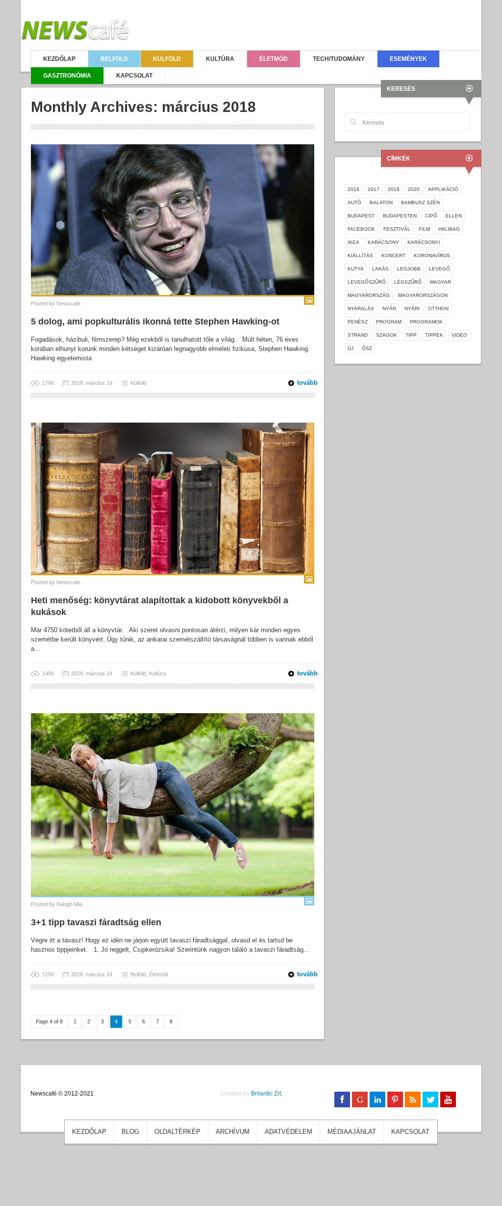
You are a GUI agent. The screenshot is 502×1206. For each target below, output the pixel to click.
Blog (130, 1131)
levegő (439, 268)
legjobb (409, 268)
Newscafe (68, 303)
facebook (361, 229)
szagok (386, 335)
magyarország (369, 295)
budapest (361, 215)
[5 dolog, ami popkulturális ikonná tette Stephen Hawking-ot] (172, 219)
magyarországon (423, 295)
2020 (414, 189)
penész (358, 321)
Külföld (167, 58)
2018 (394, 189)
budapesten (400, 215)
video (459, 335)
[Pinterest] (395, 1099)
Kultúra (220, 58)
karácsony (383, 242)
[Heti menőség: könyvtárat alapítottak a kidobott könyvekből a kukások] (172, 497)
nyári (412, 308)
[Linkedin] (377, 1099)
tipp (411, 335)
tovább (301, 382)
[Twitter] (430, 1099)
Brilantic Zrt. (266, 1093)
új (350, 348)
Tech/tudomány (339, 58)
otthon (438, 308)
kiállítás (360, 255)
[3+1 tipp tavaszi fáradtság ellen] (172, 803)
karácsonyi (423, 242)
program (389, 321)
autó (354, 202)
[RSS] (413, 1099)
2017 (373, 189)
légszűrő (408, 282)
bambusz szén (420, 202)
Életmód (273, 58)
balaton (381, 202)
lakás (380, 268)
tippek (434, 335)
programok (426, 321)
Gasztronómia (67, 75)
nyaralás (361, 308)
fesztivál (396, 229)
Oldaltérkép (177, 1131)
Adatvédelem (288, 1131)
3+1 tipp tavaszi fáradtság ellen (96, 922)
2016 (353, 189)
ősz (367, 348)
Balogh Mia (69, 904)
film (424, 229)
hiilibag (449, 229)
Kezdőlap (59, 58)
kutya (356, 268)
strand (358, 335)
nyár (389, 308)
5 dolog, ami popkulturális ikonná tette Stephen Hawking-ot (155, 321)
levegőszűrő (367, 282)
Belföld (114, 58)
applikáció (443, 189)
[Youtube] (448, 1099)
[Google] (360, 1099)
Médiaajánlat (351, 1131)
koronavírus (432, 255)
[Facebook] (342, 1099)
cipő (431, 215)
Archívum (233, 1131)
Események (408, 58)
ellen (454, 215)
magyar (440, 282)
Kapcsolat (134, 75)
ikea (353, 242)
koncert (393, 255)
